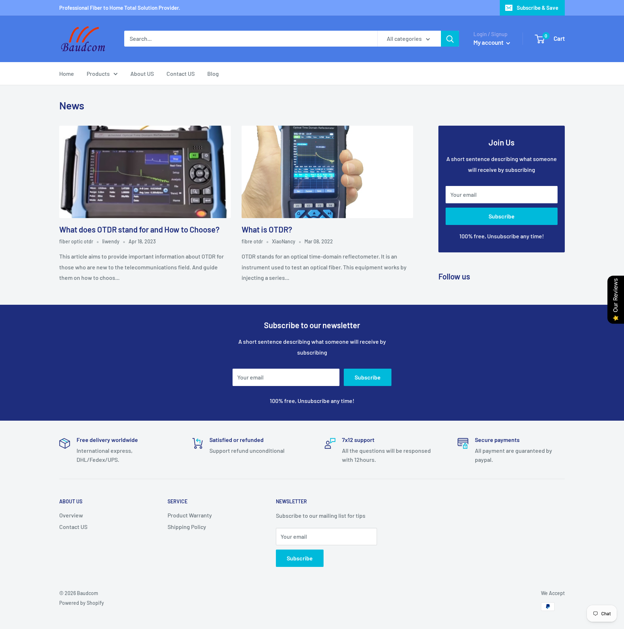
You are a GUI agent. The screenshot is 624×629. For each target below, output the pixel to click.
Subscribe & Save (537, 7)
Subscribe (502, 216)
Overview (71, 515)
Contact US (180, 73)
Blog (213, 73)
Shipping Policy (187, 526)
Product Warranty (190, 515)
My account (488, 42)
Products (98, 73)
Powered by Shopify (81, 603)
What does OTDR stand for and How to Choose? (139, 229)
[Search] (450, 39)
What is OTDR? (267, 229)
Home (66, 73)
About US (142, 73)
